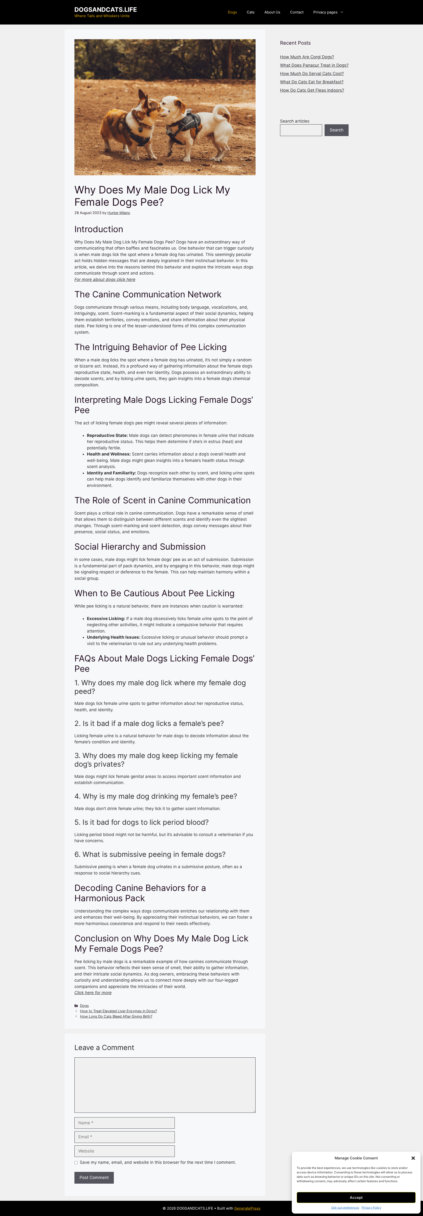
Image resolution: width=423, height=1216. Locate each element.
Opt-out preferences (345, 1207)
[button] (413, 1158)
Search (336, 129)
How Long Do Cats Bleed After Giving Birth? (116, 1016)
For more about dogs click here (104, 279)
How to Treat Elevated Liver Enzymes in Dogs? (118, 1011)
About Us (272, 12)
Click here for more (93, 992)
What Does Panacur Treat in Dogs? (314, 65)
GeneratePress (247, 1208)
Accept (356, 1197)
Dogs (232, 12)
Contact (297, 12)
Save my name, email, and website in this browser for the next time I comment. (158, 1162)
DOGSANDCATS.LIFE (105, 9)
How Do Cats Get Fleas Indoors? (312, 90)
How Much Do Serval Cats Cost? (312, 73)
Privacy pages (325, 12)
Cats (251, 12)
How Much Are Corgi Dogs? (307, 56)
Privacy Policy (371, 1207)
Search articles (294, 121)
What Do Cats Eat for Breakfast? (312, 81)
